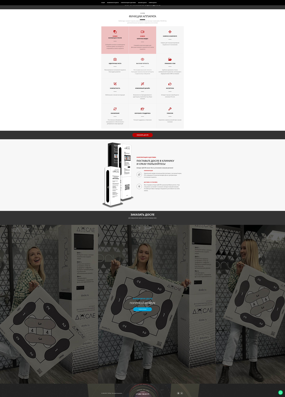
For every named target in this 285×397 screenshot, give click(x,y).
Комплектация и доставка (128, 2)
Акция (103, 2)
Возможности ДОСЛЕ (113, 2)
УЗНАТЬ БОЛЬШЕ (142, 309)
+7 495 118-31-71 (142, 394)
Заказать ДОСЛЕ (142, 2)
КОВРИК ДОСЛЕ (153, 2)
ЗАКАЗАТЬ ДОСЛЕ (142, 135)
